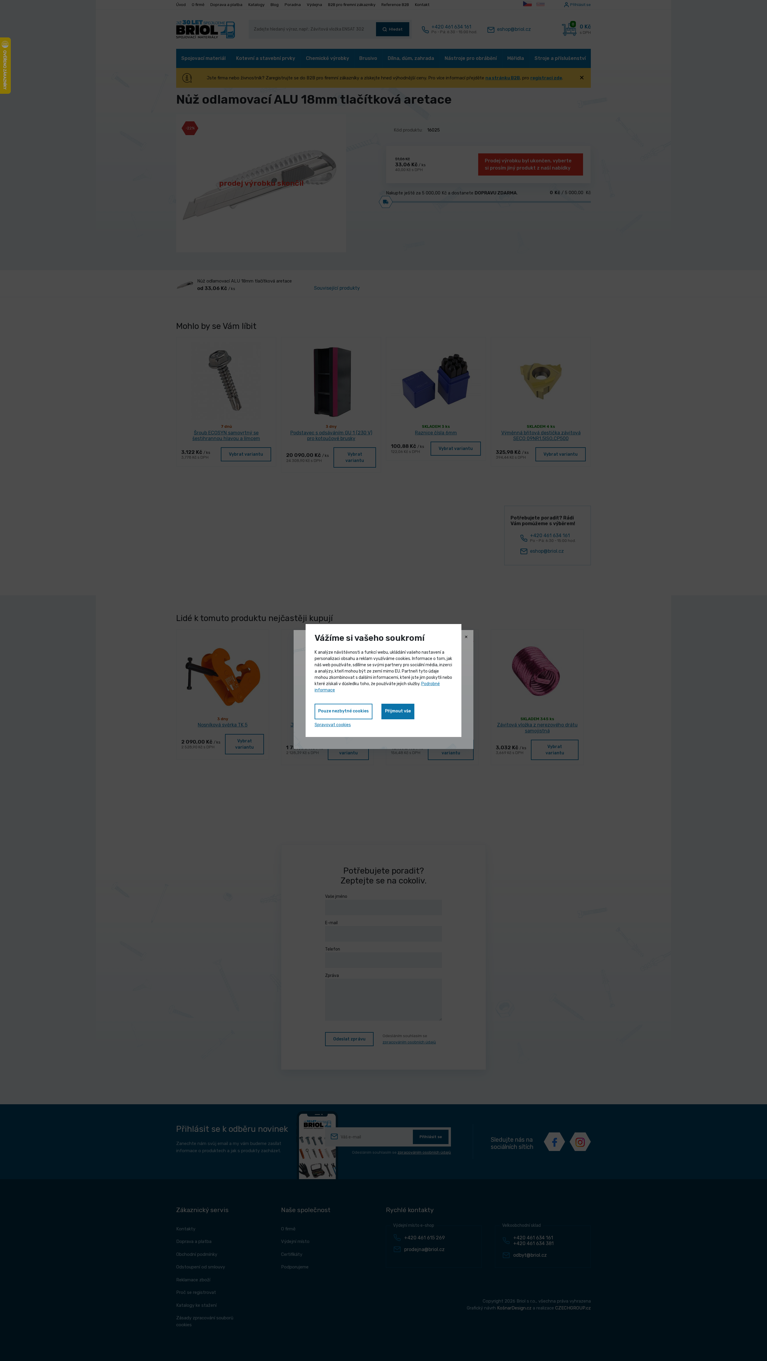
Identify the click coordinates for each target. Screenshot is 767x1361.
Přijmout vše (398, 711)
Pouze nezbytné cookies (343, 711)
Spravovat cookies (333, 724)
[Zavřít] (466, 637)
